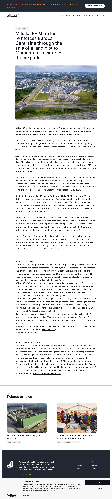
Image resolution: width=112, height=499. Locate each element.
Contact (85, 15)
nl (100, 15)
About (79, 15)
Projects (67, 15)
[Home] (13, 15)
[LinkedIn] (104, 15)
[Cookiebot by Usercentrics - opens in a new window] (11, 495)
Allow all (97, 482)
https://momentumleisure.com (47, 373)
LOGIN (91, 15)
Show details (27, 495)
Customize (96, 488)
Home (61, 15)
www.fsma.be (48, 329)
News (73, 15)
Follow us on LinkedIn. (94, 6)
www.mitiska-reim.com (26, 332)
